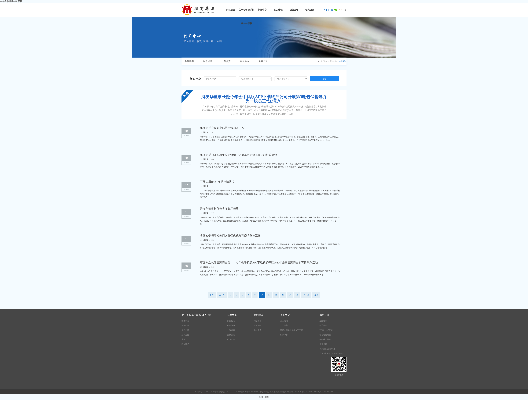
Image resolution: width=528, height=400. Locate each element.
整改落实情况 (325, 339)
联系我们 (185, 344)
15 (297, 295)
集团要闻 (189, 61)
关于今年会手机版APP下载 (246, 13)
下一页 (306, 295)
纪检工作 (257, 325)
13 (283, 295)
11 (269, 295)
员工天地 (284, 321)
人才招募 (284, 325)
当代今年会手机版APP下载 (291, 330)
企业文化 (294, 10)
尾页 (316, 295)
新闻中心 (262, 10)
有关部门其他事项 (327, 349)
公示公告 (263, 61)
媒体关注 (244, 61)
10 (262, 295)
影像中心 (284, 335)
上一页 (222, 295)
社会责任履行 (325, 335)
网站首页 (230, 10)
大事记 (184, 339)
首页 (212, 295)
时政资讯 (207, 61)
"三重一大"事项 (326, 330)
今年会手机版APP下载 (11, 1)
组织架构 (185, 325)
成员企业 (185, 335)
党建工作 (257, 321)
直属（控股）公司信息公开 (331, 353)
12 (276, 295)
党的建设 (278, 10)
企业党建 (323, 344)
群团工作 (257, 330)
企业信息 (323, 321)
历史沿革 (185, 330)
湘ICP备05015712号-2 (250, 392)
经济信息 (323, 325)
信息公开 (309, 10)
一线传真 (226, 61)
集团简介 (185, 321)
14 (290, 295)
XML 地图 (264, 397)
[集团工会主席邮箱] (340, 10)
